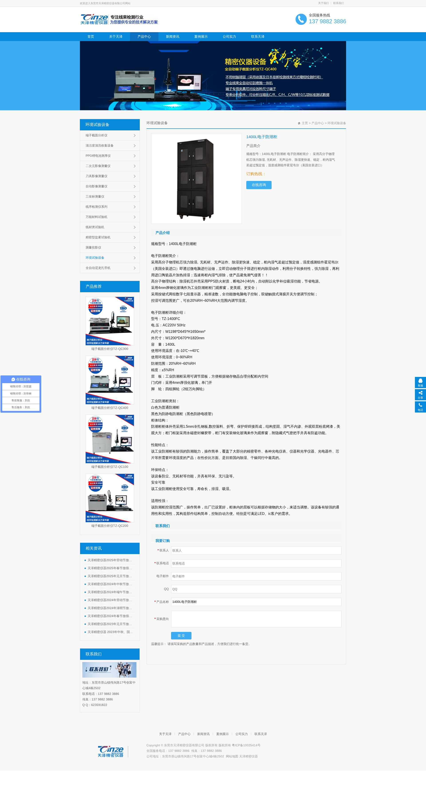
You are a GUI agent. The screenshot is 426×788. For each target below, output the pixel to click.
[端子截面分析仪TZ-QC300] (109, 321)
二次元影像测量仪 (98, 166)
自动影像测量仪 (96, 186)
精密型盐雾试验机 (98, 237)
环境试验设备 (97, 124)
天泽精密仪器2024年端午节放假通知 (110, 592)
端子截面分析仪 (96, 135)
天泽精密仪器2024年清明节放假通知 (110, 608)
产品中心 (144, 36)
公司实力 (229, 36)
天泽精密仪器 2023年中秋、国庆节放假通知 (110, 632)
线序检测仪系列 (96, 206)
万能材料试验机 (96, 217)
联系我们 (338, 3)
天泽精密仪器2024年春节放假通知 (110, 616)
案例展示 (201, 36)
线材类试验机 (95, 227)
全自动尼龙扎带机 (98, 268)
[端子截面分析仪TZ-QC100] (109, 439)
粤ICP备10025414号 (246, 745)
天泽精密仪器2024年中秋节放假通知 (110, 584)
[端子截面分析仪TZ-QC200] (109, 498)
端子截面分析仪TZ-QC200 (109, 525)
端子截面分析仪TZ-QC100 (109, 466)
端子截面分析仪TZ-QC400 (109, 408)
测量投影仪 (93, 247)
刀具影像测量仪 (96, 176)
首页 (90, 36)
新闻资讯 (172, 36)
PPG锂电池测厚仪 (98, 155)
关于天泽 (115, 36)
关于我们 (323, 3)
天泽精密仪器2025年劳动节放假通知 (110, 560)
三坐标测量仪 (95, 196)
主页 (305, 123)
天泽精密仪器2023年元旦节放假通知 (110, 624)
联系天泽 (257, 36)
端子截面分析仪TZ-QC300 (109, 349)
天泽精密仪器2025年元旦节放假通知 (110, 576)
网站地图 (232, 756)
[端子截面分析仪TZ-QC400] (109, 380)
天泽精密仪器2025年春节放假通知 (110, 568)
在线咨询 (259, 185)
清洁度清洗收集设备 (100, 145)
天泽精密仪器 (248, 756)
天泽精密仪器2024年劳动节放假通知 (110, 600)
